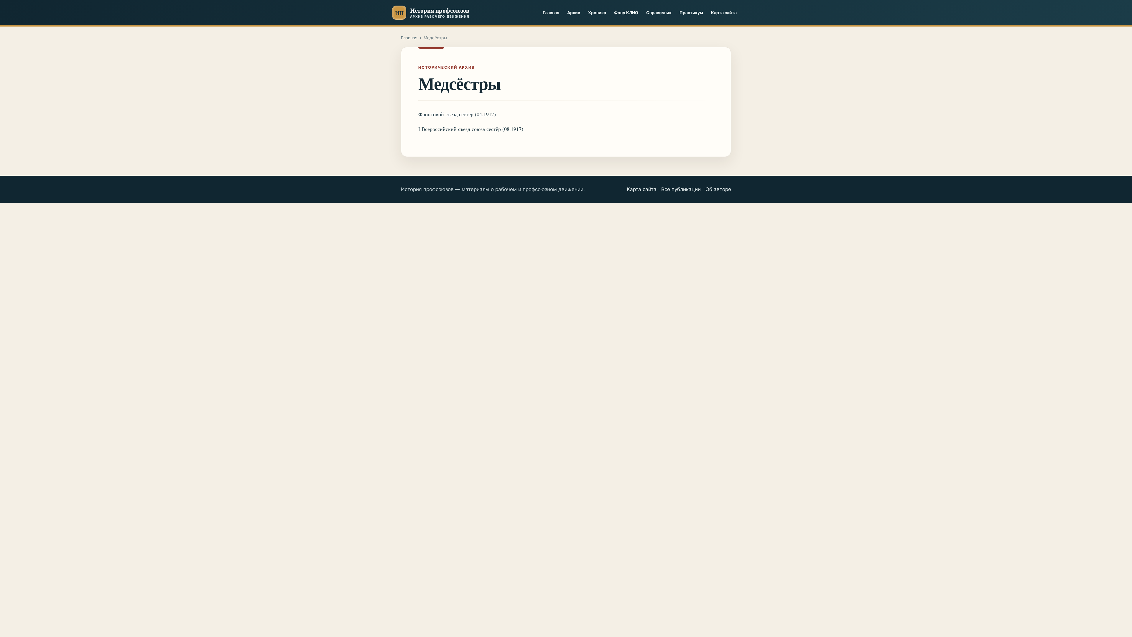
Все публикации (681, 189)
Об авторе (718, 189)
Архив (573, 12)
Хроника (597, 12)
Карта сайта (724, 12)
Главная (551, 12)
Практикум (691, 12)
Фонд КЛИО (626, 12)
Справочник (659, 12)
